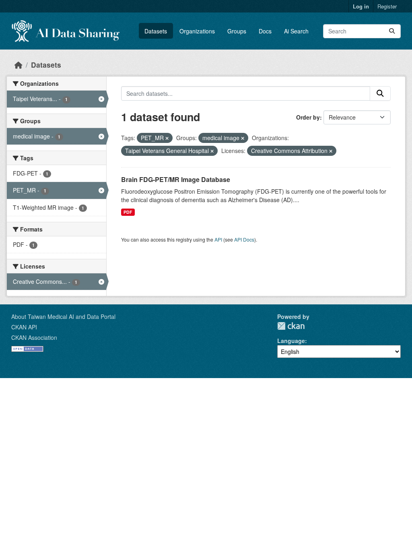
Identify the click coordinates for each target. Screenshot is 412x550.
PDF (128, 212)
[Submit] (392, 31)
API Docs (244, 239)
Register (387, 6)
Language (291, 341)
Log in (361, 6)
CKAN (291, 326)
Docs (265, 31)
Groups (236, 31)
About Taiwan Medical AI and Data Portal (63, 316)
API (218, 239)
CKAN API (24, 327)
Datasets (155, 31)
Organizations (197, 31)
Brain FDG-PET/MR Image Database (175, 179)
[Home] (18, 65)
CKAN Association (34, 337)
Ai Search (296, 31)
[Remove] (167, 138)
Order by (308, 117)
